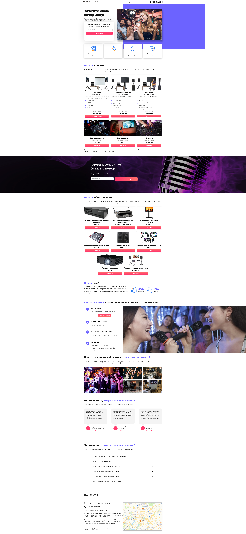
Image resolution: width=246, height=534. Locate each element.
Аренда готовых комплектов (136, 268)
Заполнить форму (104, 315)
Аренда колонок (123, 245)
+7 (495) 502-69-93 (94, 507)
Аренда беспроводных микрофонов (123, 221)
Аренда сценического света (149, 245)
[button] (85, 416)
